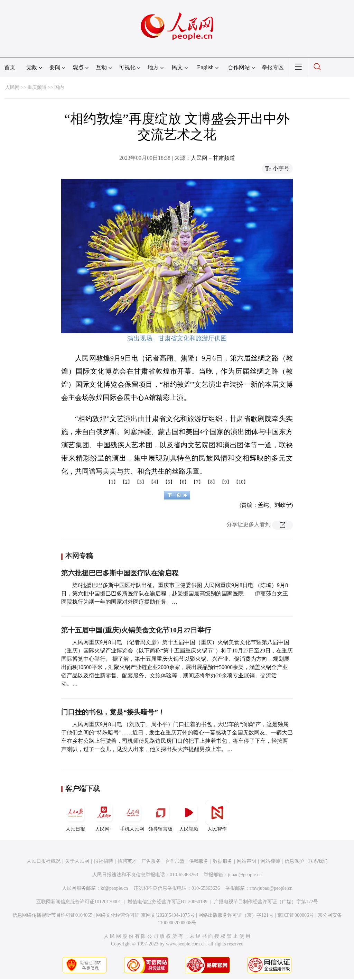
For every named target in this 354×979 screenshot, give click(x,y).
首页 (9, 67)
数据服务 (222, 861)
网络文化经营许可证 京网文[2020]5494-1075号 (145, 915)
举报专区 (273, 67)
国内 (59, 87)
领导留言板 (160, 829)
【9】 (226, 482)
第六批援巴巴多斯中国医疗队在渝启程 (120, 573)
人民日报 (75, 829)
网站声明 (246, 861)
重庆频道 (37, 87)
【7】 (197, 482)
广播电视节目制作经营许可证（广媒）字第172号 (266, 901)
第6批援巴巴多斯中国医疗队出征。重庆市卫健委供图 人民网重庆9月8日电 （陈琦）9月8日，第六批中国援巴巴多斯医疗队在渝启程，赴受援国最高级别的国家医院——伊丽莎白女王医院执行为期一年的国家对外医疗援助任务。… (174, 593)
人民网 (12, 87)
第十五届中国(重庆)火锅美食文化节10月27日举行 (136, 630)
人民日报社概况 (43, 861)
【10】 (241, 482)
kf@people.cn (114, 888)
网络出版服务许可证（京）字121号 (235, 915)
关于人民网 (77, 861)
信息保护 (294, 861)
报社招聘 (103, 861)
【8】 (211, 482)
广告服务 (151, 861)
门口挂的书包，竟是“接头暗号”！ (113, 712)
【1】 (112, 482)
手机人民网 (132, 829)
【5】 (169, 482)
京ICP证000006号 (295, 915)
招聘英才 (127, 861)
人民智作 (217, 829)
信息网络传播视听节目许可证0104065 (52, 915)
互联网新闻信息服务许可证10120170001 (78, 901)
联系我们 (318, 861)
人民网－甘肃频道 (213, 158)
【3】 (140, 482)
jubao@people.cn (245, 874)
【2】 (126, 482)
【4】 (155, 482)
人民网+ (103, 829)
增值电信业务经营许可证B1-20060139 (167, 901)
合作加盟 (175, 861)
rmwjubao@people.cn (271, 888)
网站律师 (270, 861)
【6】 (183, 482)
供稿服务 (198, 861)
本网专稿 (79, 555)
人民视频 (188, 829)
